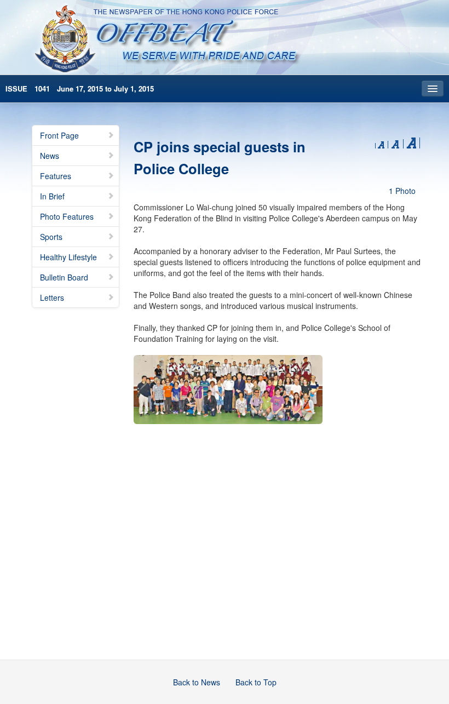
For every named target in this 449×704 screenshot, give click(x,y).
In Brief (52, 196)
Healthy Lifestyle (68, 256)
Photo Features (67, 216)
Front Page (59, 135)
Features (55, 175)
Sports (51, 236)
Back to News (196, 682)
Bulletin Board (64, 277)
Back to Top (256, 682)
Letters (52, 297)
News (49, 155)
